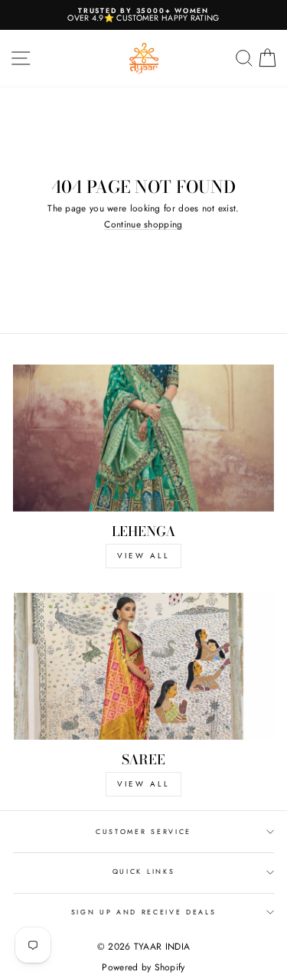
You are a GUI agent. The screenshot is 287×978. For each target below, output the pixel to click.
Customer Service (143, 831)
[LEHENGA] (143, 438)
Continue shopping (143, 225)
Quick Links (143, 871)
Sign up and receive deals (144, 912)
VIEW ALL (143, 555)
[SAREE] (143, 666)
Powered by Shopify (143, 967)
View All (143, 784)
